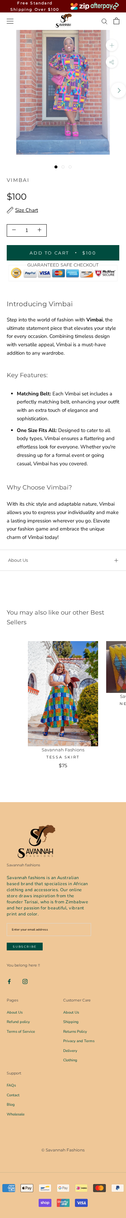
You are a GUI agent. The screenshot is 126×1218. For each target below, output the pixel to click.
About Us (18, 560)
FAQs (11, 1085)
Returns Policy (75, 1031)
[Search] (104, 21)
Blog (11, 1104)
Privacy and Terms (78, 1041)
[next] (118, 90)
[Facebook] (9, 981)
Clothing (70, 1060)
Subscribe (25, 946)
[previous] (7, 90)
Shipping (71, 1021)
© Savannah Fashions (63, 1149)
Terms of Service (21, 1031)
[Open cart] (116, 20)
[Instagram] (25, 981)
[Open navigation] (10, 21)
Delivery (70, 1050)
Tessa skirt (63, 757)
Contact (13, 1095)
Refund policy (18, 1021)
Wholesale (16, 1114)
